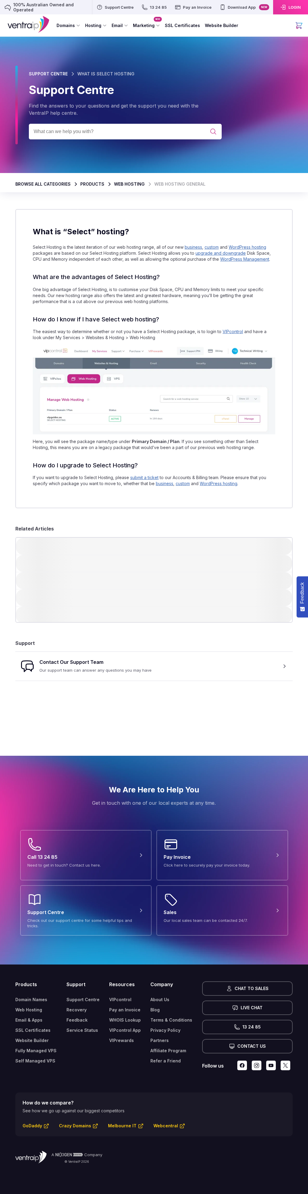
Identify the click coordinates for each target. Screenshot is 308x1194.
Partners (159, 1040)
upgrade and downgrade (221, 253)
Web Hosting (28, 1009)
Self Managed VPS (35, 1060)
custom (212, 247)
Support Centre (83, 999)
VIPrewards (121, 1040)
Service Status (82, 1030)
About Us (159, 999)
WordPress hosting (247, 247)
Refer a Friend (165, 1060)
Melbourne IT (122, 1125)
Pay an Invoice (124, 1009)
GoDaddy (32, 1125)
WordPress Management (244, 259)
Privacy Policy (165, 1030)
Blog (155, 1009)
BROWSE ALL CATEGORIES (43, 184)
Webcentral (165, 1125)
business (193, 247)
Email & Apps (28, 1019)
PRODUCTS (92, 184)
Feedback (77, 1019)
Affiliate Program (168, 1050)
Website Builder (32, 1040)
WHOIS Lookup (125, 1019)
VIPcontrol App (125, 1030)
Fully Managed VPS (36, 1050)
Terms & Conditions (171, 1019)
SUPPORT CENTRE (48, 73)
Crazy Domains (75, 1125)
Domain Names (31, 999)
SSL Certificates (33, 1030)
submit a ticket (144, 477)
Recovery (76, 1009)
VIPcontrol (233, 331)
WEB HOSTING (129, 184)
